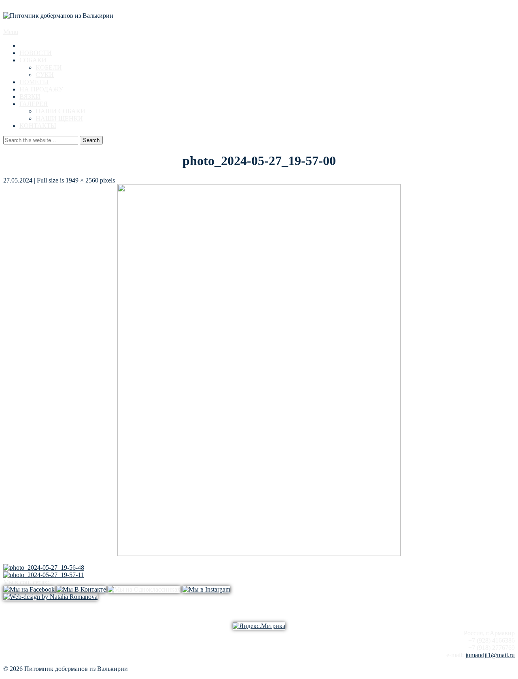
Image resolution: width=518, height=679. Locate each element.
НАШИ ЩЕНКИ (59, 118)
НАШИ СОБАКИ (60, 111)
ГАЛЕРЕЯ (33, 103)
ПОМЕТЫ (34, 82)
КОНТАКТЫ (37, 125)
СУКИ (45, 74)
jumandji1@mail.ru (490, 654)
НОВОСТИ (35, 52)
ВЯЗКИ (29, 96)
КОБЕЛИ (49, 67)
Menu (10, 31)
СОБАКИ (33, 60)
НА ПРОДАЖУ (41, 89)
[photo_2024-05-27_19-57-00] (259, 553)
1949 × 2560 (82, 180)
